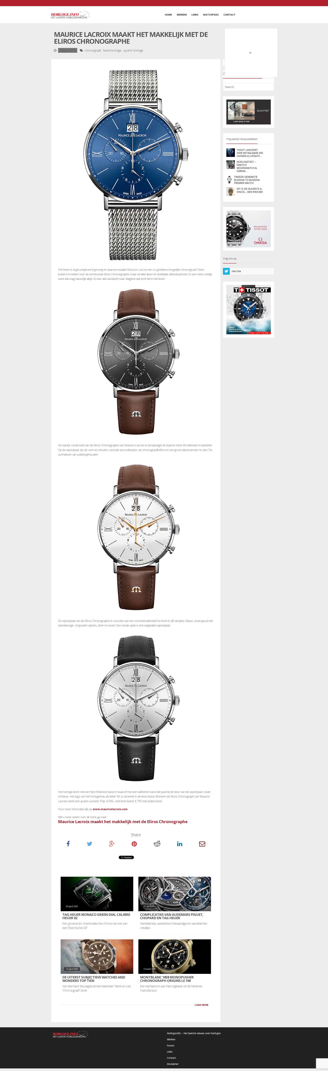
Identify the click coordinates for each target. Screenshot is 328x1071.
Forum (170, 1045)
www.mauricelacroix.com (110, 809)
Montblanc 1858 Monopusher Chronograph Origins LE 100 (167, 979)
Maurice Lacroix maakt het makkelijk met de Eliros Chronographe (122, 821)
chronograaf (93, 50)
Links (170, 1051)
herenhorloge (112, 50)
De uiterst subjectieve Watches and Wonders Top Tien (93, 979)
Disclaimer (173, 1064)
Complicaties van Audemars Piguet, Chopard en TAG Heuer (171, 916)
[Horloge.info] (70, 14)
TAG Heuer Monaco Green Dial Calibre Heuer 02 (96, 916)
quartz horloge (133, 50)
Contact (171, 1057)
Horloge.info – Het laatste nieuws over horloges (194, 1033)
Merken (171, 1039)
